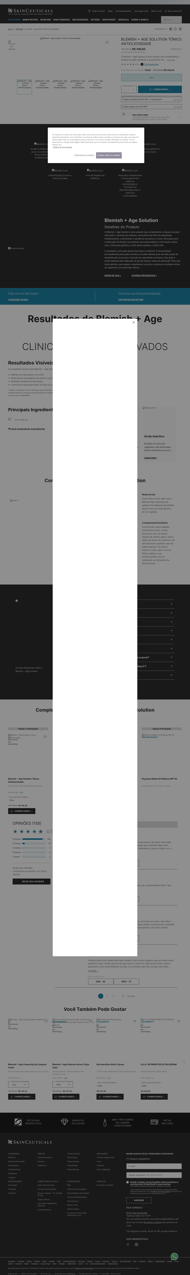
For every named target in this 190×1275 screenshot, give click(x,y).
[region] (96, 145)
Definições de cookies (84, 155)
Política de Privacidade (62, 147)
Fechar (134, 322)
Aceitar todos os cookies (109, 155)
